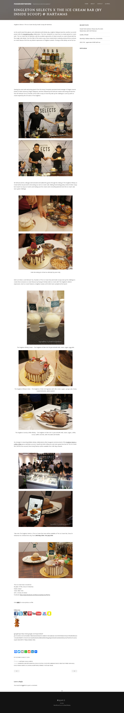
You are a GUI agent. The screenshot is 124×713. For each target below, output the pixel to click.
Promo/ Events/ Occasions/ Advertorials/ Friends (30, 665)
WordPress (56, 705)
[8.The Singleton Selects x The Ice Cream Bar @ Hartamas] (45, 412)
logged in (23, 685)
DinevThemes (67, 705)
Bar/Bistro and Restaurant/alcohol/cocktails (31, 663)
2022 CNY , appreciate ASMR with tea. (90, 42)
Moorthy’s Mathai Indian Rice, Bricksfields (91, 38)
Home (86, 3)
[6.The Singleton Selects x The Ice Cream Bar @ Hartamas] (45, 318)
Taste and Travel (48, 665)
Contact (100, 3)
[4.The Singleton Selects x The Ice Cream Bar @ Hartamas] (45, 213)
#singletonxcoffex (28, 34)
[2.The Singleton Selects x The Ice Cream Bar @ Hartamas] (45, 120)
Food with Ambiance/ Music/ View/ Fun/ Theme (56, 663)
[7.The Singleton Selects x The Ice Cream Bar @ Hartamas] (45, 368)
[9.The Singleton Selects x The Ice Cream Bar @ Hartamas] (45, 471)
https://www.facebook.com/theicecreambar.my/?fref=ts (35, 595)
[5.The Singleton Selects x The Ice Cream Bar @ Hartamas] (45, 251)
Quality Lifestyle (84, 34)
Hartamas (22, 661)
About (93, 3)
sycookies (18, 657)
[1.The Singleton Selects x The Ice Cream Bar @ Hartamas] (45, 65)
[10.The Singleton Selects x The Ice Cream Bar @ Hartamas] (45, 509)
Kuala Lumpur (29, 661)
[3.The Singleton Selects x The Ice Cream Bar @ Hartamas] (45, 158)
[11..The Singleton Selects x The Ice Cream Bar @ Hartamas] (45, 560)
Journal (107, 3)
